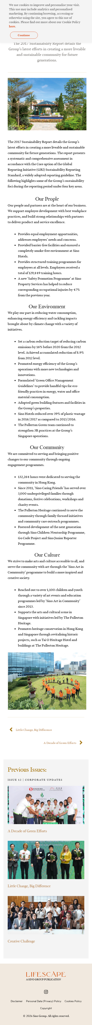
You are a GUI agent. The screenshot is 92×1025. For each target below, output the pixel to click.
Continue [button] (24, 35)
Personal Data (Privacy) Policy (43, 1001)
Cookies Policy (73, 1001)
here (12, 26)
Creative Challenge (21, 941)
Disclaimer (17, 1001)
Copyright (46, 1008)
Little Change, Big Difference (29, 886)
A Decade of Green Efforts (27, 831)
